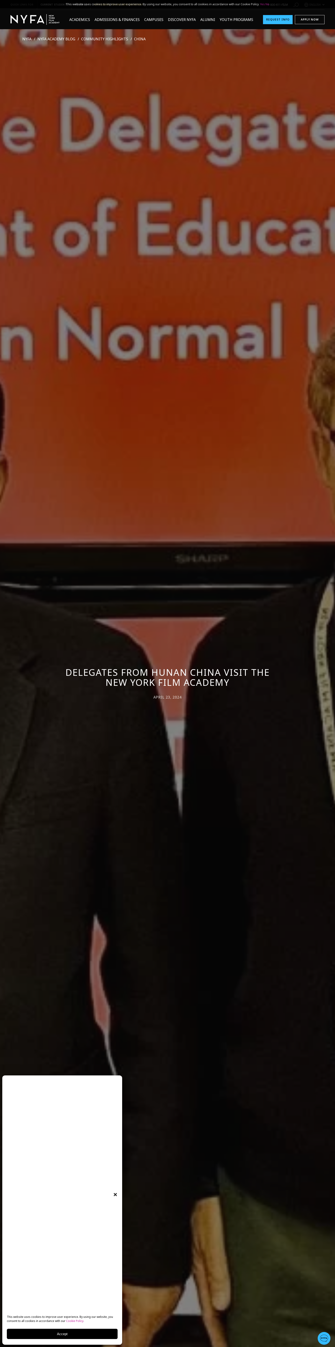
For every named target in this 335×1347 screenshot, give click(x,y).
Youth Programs (236, 19)
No (267, 4)
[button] (115, 1194)
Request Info (278, 19)
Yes (262, 4)
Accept (62, 1334)
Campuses (153, 19)
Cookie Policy (74, 1321)
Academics (79, 19)
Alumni (207, 19)
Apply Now (310, 19)
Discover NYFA (182, 19)
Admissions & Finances (117, 19)
